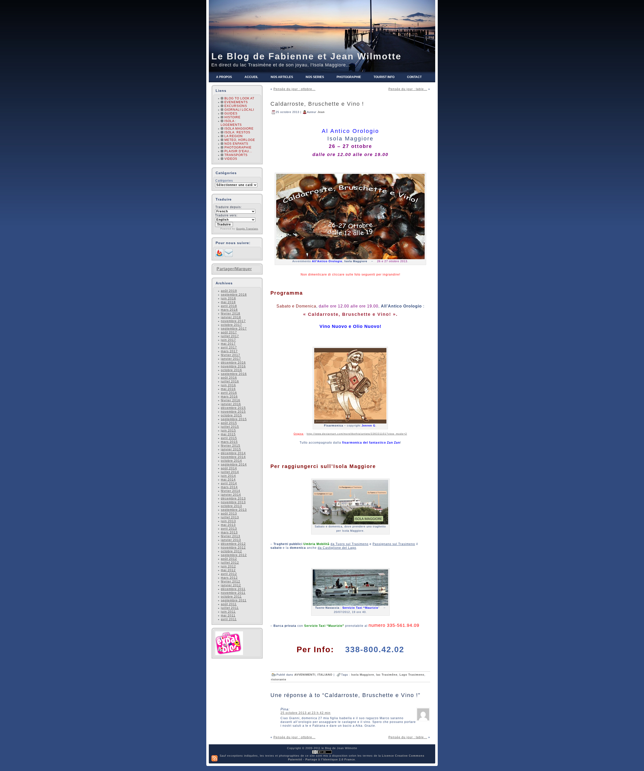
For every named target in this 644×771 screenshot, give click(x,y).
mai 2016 (228, 389)
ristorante (278, 679)
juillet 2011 (230, 608)
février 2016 (230, 400)
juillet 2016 (230, 381)
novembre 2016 (233, 366)
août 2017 (229, 332)
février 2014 (230, 491)
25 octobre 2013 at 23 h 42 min (305, 713)
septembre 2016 (234, 374)
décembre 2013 (233, 498)
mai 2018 (228, 302)
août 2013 (229, 513)
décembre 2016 (233, 362)
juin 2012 (228, 566)
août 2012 (229, 559)
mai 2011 (228, 615)
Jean (321, 111)
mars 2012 (229, 578)
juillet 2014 (230, 472)
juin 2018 (228, 298)
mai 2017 (228, 343)
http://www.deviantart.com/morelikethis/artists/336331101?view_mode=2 (357, 433)
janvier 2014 (231, 494)
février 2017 (230, 355)
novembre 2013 (233, 502)
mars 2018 (229, 310)
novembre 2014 (233, 457)
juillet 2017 (230, 336)
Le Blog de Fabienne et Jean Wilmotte (306, 56)
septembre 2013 (234, 510)
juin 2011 (228, 611)
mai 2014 (228, 479)
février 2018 (230, 313)
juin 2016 (228, 385)
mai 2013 (228, 525)
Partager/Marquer (234, 269)
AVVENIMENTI (304, 674)
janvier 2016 (231, 404)
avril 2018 (229, 306)
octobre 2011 (231, 596)
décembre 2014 (233, 453)
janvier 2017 (231, 359)
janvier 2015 (231, 449)
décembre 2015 (233, 408)
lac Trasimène (386, 674)
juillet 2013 (230, 517)
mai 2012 (228, 570)
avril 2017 (229, 347)
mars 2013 (229, 532)
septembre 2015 (234, 419)
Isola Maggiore (362, 674)
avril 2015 (229, 438)
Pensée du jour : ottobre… (294, 89)
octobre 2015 (231, 415)
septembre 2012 (234, 555)
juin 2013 (228, 521)
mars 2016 (229, 396)
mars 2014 (229, 487)
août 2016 (229, 377)
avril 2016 (229, 393)
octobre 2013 (231, 506)
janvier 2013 (231, 540)
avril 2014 (229, 483)
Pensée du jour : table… (407, 89)
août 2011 (229, 604)
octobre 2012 (231, 551)
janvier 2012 (231, 585)
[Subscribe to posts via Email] (229, 256)
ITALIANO (325, 674)
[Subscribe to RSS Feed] (219, 256)
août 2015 (229, 423)
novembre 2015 (233, 411)
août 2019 (229, 291)
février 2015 (230, 445)
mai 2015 (228, 434)
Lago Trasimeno (411, 674)
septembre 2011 (234, 600)
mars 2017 (229, 351)
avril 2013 (229, 528)
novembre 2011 (233, 593)
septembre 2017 (234, 328)
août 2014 (229, 468)
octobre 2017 (231, 325)
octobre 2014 (231, 460)
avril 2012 (229, 574)
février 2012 (230, 581)
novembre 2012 (233, 547)
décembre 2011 (233, 589)
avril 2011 (229, 619)
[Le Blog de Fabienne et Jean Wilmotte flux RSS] (214, 758)
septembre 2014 (234, 464)
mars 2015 (229, 442)
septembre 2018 (234, 294)
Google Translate (247, 228)
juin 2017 (228, 340)
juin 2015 (228, 430)
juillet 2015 (230, 427)
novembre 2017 (233, 321)
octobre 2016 (231, 370)
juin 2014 (228, 476)
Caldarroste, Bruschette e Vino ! (317, 104)
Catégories (224, 180)
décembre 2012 (233, 544)
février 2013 (230, 536)
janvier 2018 (231, 317)
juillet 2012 (230, 562)
